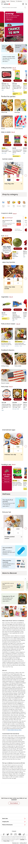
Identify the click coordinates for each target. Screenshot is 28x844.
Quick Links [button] (5, 818)
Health (7, 1)
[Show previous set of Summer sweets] (2, 175)
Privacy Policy (6, 841)
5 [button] (18, 211)
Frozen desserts (19, 128)
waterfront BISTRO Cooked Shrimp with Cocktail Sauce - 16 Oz (6, 406)
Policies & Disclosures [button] (7, 824)
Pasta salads (18, 366)
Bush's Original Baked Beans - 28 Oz (6, 150)
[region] (14, 839)
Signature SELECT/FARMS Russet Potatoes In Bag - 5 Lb (16, 317)
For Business (19, 1)
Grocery (3, 1)
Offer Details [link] (4, 225)
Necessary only (15, 842)
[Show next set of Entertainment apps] (26, 446)
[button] (23, 4)
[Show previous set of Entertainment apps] (2, 446)
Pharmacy (12, 1)
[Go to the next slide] (24, 224)
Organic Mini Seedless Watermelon (15, 255)
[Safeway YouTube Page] (20, 834)
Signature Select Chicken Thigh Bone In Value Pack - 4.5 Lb (16, 87)
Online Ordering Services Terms (14, 730)
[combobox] (14, 7)
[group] (14, 27)
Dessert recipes (5, 383)
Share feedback (14, 803)
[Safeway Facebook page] (4, 834)
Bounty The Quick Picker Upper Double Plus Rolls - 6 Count (17, 484)
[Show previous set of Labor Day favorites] (2, 279)
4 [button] (16, 211)
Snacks (3, 128)
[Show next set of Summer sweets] (26, 175)
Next (24, 336)
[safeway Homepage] (7, 4)
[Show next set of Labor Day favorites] (26, 279)
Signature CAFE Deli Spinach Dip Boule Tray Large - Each (17, 406)
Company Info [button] (5, 821)
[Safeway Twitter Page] (8, 834)
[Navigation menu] (2, 4)
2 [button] (12, 211)
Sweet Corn (4, 314)
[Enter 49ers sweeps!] (6, 478)
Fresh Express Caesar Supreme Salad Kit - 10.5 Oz (17, 151)
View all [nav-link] (18, 324)
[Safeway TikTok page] (24, 834)
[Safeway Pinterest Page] (11, 834)
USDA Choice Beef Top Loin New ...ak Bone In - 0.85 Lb (6, 87)
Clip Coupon (7, 230)
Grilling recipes (5, 366)
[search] (25, 7)
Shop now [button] (6, 481)
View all (14, 67)
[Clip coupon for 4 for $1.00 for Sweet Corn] (8, 318)
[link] (5, 61)
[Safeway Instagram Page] (16, 834)
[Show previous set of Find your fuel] (2, 528)
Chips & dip (4, 112)
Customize (22, 839)
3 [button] (14, 211)
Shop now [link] (9, 19)
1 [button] (9, 211)
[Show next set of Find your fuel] (26, 528)
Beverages (17, 112)
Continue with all (23, 842)
